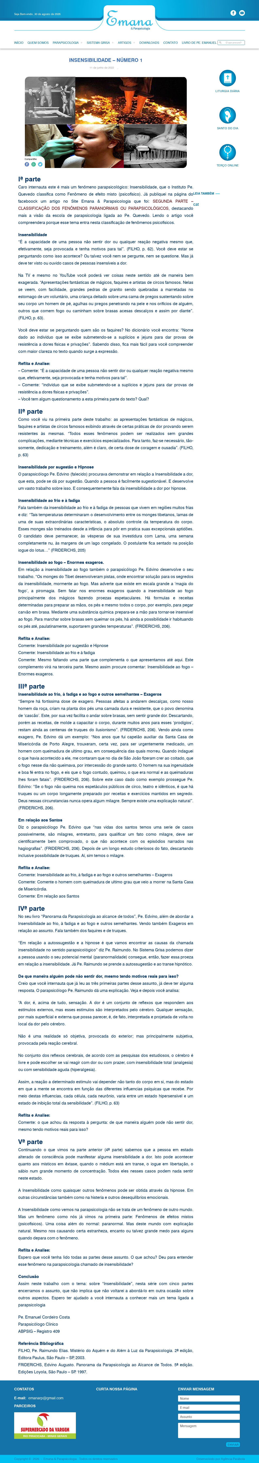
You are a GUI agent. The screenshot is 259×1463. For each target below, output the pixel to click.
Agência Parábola (233, 1459)
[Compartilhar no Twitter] (40, 165)
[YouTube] (242, 13)
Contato (170, 43)
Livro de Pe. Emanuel (199, 43)
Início (18, 43)
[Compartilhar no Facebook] (27, 165)
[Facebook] (233, 13)
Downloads (149, 43)
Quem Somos (38, 43)
